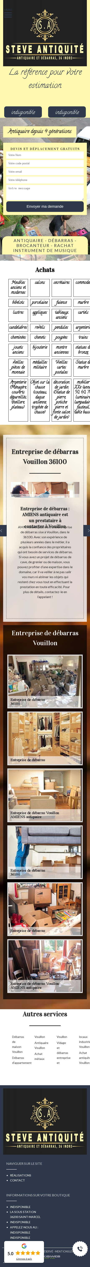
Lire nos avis (24, 1258)
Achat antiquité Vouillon (83, 1057)
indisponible (23, 113)
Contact (17, 1180)
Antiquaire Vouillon (39, 1045)
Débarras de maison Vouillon (16, 1044)
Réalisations (20, 1175)
